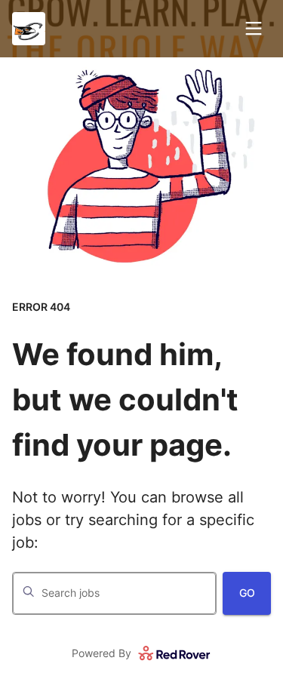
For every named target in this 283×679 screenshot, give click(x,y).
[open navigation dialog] (253, 29)
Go (247, 592)
